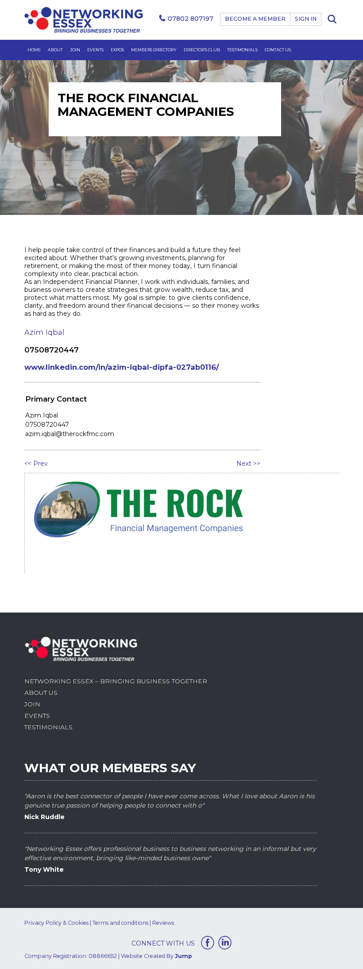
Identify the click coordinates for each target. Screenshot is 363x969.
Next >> (248, 463)
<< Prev (36, 463)
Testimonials (242, 49)
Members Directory (154, 49)
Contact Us (278, 49)
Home (34, 49)
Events (95, 49)
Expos (117, 49)
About (55, 49)
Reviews (163, 922)
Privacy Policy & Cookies (56, 922)
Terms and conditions (120, 922)
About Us (41, 693)
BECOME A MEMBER (255, 18)
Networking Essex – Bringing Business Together (115, 681)
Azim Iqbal (44, 332)
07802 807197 (190, 19)
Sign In (306, 18)
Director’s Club (202, 49)
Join (75, 49)
